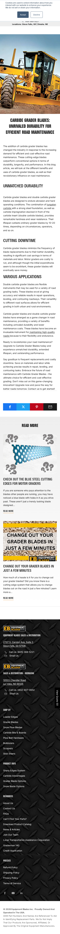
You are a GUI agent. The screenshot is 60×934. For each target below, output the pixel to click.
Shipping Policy (11, 872)
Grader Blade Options (14, 781)
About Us (8, 803)
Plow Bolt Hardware (13, 737)
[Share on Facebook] (9, 406)
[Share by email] (50, 406)
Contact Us (9, 808)
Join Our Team (10, 834)
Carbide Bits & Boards (14, 732)
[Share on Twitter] (23, 406)
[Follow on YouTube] (13, 893)
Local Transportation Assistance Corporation (26, 840)
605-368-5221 (32, 21)
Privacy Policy (10, 877)
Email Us (14, 655)
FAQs (6, 813)
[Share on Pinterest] (36, 406)
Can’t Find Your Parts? (15, 819)
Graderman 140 (11, 845)
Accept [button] (23, 14)
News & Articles (11, 829)
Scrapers (8, 748)
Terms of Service (12, 883)
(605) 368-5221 (25, 652)
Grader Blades (10, 722)
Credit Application (12, 850)
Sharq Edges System (14, 770)
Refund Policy (10, 867)
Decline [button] (36, 14)
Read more (8, 511)
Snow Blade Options (13, 786)
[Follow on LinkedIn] (21, 893)
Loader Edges (10, 716)
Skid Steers (9, 753)
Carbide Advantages (14, 775)
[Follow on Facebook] (4, 893)
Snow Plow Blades (12, 727)
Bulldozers (8, 743)
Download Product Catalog (17, 824)
